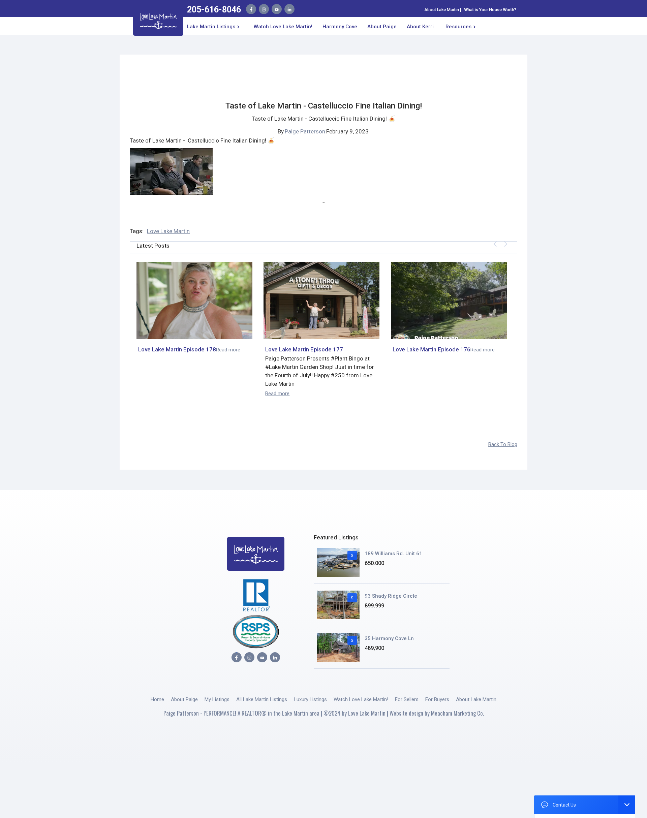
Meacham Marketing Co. (457, 713)
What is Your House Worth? (490, 9)
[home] (158, 20)
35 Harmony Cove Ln (389, 638)
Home (157, 699)
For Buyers (437, 699)
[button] (214, 26)
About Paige (184, 699)
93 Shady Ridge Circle (391, 596)
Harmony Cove (339, 27)
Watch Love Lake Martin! (283, 27)
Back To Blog (502, 444)
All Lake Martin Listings (261, 699)
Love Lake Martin (168, 231)
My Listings (217, 699)
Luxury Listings (310, 699)
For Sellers (407, 699)
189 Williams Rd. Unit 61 (393, 553)
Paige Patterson (305, 131)
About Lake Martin (441, 9)
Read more (228, 350)
